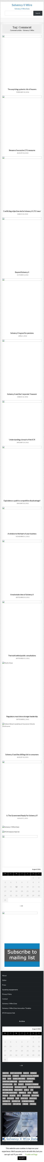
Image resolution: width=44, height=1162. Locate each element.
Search (38, 13)
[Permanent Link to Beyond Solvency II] (22, 243)
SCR (4, 1098)
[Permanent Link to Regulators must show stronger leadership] (22, 688)
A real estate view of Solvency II (22, 594)
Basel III (26, 1073)
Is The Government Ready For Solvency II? (22, 815)
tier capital (17, 1104)
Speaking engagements (10, 990)
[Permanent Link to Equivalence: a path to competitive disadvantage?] (22, 472)
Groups (20, 1084)
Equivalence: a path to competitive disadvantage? (22, 500)
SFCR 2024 (33, 1098)
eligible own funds (19, 1079)
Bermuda (33, 1073)
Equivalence (30, 1079)
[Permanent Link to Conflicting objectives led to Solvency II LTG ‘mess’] (22, 182)
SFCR (17, 1098)
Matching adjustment (10, 1093)
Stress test (7, 1104)
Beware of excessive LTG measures (22, 150)
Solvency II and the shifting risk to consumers (22, 754)
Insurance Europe (20, 1087)
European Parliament (26, 1081)
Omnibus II (22, 1093)
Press (4, 985)
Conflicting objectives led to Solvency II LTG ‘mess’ (22, 211)
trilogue (33, 1104)
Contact (5, 999)
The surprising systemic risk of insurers (22, 89)
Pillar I (35, 1093)
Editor (4, 980)
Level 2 (26, 1090)
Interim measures (34, 1087)
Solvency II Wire (22, 5)
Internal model (8, 1090)
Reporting (35, 1095)
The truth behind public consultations (22, 655)
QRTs (19, 1095)
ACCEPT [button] (22, 1158)
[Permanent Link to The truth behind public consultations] (22, 627)
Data (4, 1079)
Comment (16, 1076)
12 (16, 887)
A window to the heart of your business (22, 533)
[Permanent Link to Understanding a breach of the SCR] (22, 418)
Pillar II (5, 1095)
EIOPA (9, 1079)
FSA (15, 1084)
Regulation (26, 1095)
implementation (8, 1087)
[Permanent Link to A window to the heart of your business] (22, 519)
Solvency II (6, 1101)
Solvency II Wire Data (9, 1003)
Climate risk (7, 1076)
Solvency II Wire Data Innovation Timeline (16, 1008)
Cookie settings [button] (31, 1154)
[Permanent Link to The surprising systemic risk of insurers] (22, 61)
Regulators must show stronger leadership (22, 716)
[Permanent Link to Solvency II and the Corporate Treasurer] (22, 365)
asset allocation (15, 1073)
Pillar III (12, 1095)
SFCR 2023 (24, 1098)
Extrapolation (7, 1084)
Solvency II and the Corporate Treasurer (22, 394)
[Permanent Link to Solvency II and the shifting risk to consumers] (22, 737)
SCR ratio (10, 1098)
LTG (32, 1090)
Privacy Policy (7, 994)
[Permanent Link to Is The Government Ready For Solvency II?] (22, 787)
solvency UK (16, 1101)
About (4, 976)
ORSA (29, 1093)
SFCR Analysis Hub (8, 1013)
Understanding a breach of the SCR (22, 439)
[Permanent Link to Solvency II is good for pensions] (22, 304)
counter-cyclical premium (29, 1076)
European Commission (10, 1081)
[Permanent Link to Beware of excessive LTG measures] (22, 122)
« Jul (21, 906)
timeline (25, 1104)
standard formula (28, 1101)
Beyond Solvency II (22, 272)
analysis (5, 1073)
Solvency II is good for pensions (22, 333)
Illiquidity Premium (31, 1084)
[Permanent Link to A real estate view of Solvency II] (22, 566)
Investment (18, 1090)
